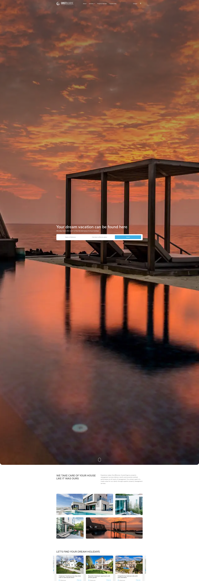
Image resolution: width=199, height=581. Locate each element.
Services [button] (91, 4)
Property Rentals (102, 4)
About (84, 4)
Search (128, 237)
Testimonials (112, 4)
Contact (135, 4)
